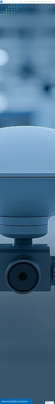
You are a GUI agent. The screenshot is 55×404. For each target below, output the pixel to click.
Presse (42, 1)
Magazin (38, 1)
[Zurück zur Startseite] (1, 2)
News (46, 1)
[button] (46, 402)
